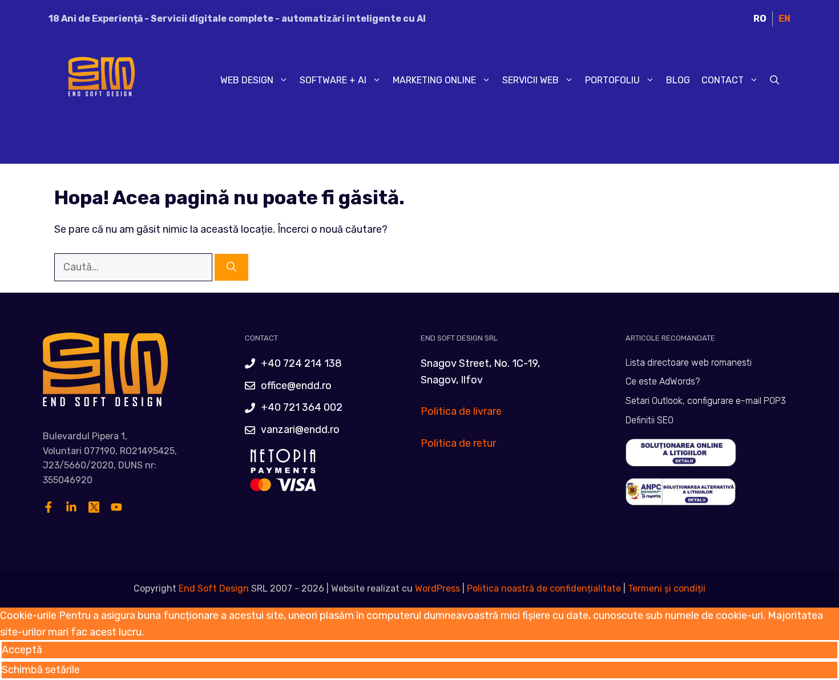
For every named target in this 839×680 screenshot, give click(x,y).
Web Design (246, 80)
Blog (678, 80)
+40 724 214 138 (301, 363)
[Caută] (231, 267)
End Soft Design (214, 588)
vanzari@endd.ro (300, 429)
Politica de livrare (461, 411)
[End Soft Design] (100, 80)
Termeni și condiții (666, 588)
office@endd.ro (296, 385)
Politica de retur (458, 443)
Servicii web (530, 80)
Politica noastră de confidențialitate (543, 588)
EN (784, 18)
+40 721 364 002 (301, 407)
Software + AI (333, 80)
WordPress (437, 588)
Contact (722, 80)
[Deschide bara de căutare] (774, 80)
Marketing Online (434, 80)
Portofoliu (612, 80)
